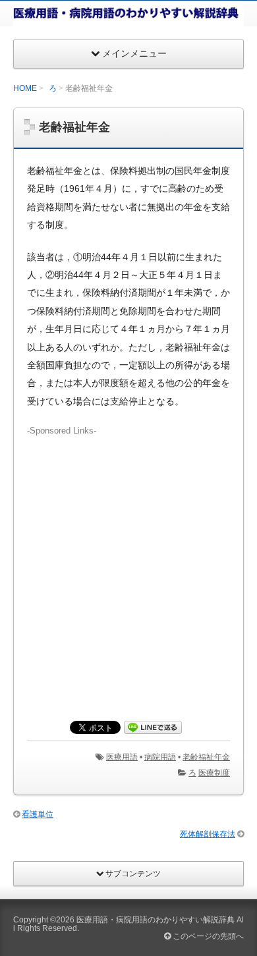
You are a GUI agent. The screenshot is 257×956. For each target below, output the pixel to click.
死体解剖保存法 (207, 834)
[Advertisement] (128, 565)
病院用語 (160, 757)
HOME (25, 88)
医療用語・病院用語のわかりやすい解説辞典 (155, 919)
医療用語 (122, 757)
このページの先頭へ (207, 936)
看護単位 (37, 814)
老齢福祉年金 (206, 757)
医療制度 (214, 772)
